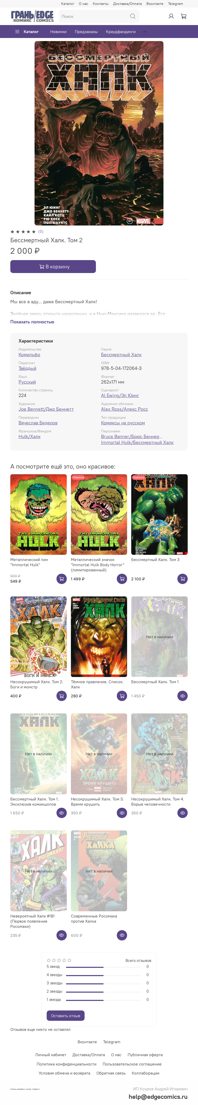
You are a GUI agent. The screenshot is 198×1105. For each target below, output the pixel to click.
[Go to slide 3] (47, 222)
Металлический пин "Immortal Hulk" (29, 562)
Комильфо (29, 354)
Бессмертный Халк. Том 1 (155, 681)
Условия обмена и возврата (64, 1073)
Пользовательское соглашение (132, 1064)
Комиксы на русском (123, 423)
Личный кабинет (50, 1054)
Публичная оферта (145, 1054)
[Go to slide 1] (40, 222)
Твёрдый (27, 368)
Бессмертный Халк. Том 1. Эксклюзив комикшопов (34, 801)
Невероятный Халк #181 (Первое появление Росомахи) (32, 921)
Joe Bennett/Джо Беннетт (46, 409)
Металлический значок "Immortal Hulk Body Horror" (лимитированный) (97, 564)
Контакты (101, 3)
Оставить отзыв (65, 1015)
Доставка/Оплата (127, 3)
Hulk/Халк (29, 436)
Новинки (58, 31)
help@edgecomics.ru (158, 1096)
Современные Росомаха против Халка (94, 918)
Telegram (175, 3)
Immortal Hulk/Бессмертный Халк (137, 442)
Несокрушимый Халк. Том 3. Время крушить (97, 801)
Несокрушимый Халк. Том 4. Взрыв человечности (157, 801)
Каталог (67, 3)
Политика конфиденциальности (66, 1064)
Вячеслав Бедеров (38, 423)
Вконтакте (154, 3)
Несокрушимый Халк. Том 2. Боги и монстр (36, 684)
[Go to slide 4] (51, 222)
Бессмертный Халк (121, 354)
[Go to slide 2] (44, 222)
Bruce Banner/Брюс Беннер (130, 436)
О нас (83, 3)
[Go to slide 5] (55, 222)
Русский (27, 382)
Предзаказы (86, 31)
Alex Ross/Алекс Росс (124, 409)
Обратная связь (111, 1073)
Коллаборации (145, 1073)
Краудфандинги (121, 31)
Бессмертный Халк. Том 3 (155, 559)
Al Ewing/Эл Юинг (120, 395)
